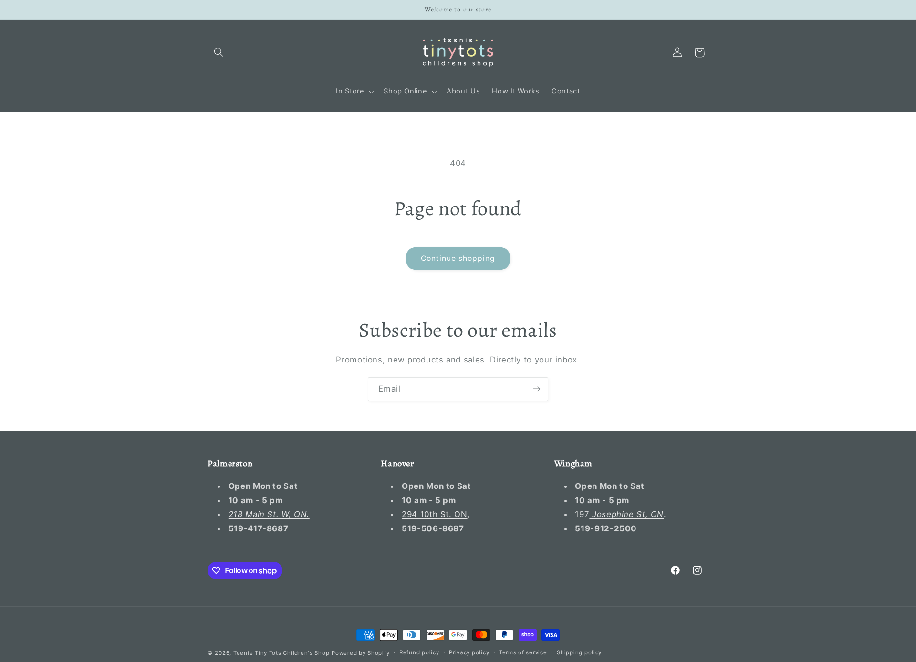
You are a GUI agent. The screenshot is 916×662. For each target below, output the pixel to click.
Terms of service (523, 653)
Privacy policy (469, 653)
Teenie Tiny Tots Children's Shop (281, 653)
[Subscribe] (537, 389)
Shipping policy (579, 653)
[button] (218, 52)
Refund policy (419, 653)
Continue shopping (458, 258)
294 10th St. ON (434, 514)
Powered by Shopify (360, 653)
